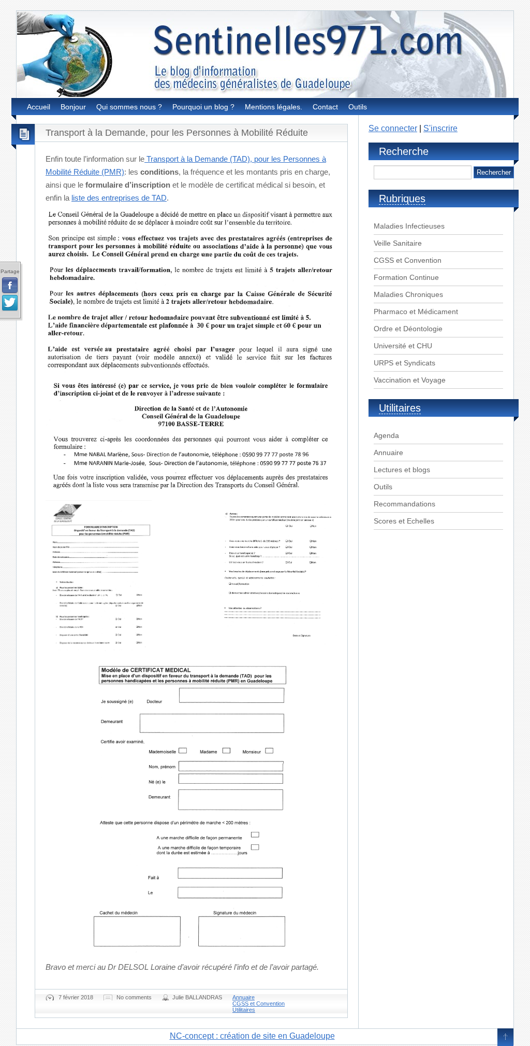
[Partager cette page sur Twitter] (10, 303)
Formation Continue (406, 277)
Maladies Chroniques (408, 294)
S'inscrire (440, 128)
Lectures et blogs (402, 469)
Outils (357, 107)
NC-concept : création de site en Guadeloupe (252, 1035)
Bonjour (73, 107)
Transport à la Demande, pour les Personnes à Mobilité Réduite (177, 133)
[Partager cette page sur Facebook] (10, 285)
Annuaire (243, 997)
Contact (325, 107)
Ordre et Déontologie (408, 328)
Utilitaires (243, 1010)
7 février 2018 (75, 997)
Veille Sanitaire (398, 243)
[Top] (505, 1037)
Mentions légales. (273, 107)
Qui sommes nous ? (129, 107)
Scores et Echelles (404, 521)
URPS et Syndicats (404, 363)
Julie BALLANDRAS (197, 997)
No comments (134, 997)
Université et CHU (403, 346)
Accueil (38, 107)
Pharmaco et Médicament (416, 311)
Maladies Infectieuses (409, 226)
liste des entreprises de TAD (119, 197)
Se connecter (393, 128)
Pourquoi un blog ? (203, 107)
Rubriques (402, 198)
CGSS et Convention (258, 1003)
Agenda (386, 435)
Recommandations (404, 504)
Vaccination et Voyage (410, 380)
